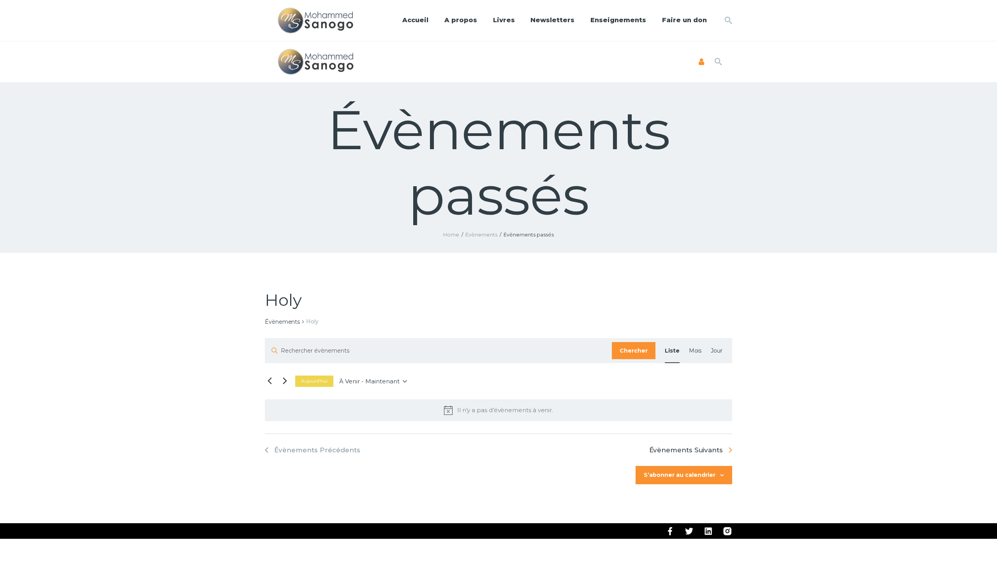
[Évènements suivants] (284, 381)
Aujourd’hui (314, 381)
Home (451, 234)
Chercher (634, 350)
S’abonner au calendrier (679, 474)
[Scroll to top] (977, 542)
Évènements (481, 234)
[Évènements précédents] (269, 381)
